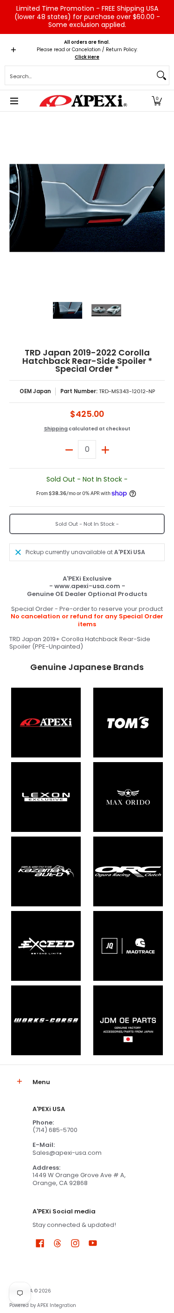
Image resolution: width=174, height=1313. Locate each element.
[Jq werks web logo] (128, 946)
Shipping (56, 428)
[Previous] (16, 208)
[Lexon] (46, 797)
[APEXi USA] (83, 101)
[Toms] (128, 722)
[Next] (158, 208)
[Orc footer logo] (128, 871)
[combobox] (79, 75)
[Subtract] (69, 449)
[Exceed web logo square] (46, 946)
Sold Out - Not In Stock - (87, 524)
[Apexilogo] (46, 722)
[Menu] (13, 100)
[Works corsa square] (46, 1020)
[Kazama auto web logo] (46, 871)
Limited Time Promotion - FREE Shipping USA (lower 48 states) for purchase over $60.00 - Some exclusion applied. (87, 16)
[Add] (105, 449)
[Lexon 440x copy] (128, 797)
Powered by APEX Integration (42, 1305)
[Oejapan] (128, 1020)
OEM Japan (35, 391)
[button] (157, 100)
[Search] (161, 75)
